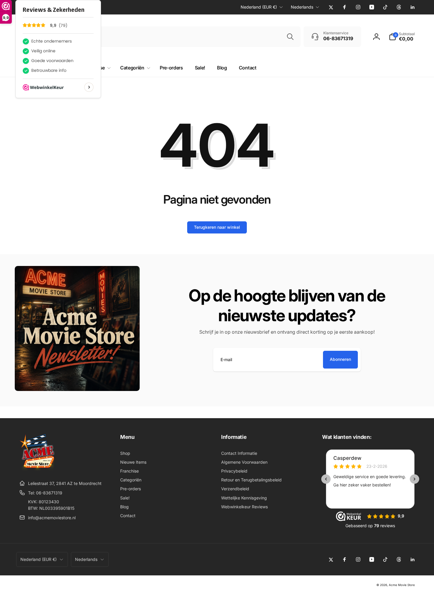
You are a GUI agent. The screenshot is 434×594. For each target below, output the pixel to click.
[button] (402, 36)
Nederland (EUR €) (259, 6)
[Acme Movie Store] (37, 469)
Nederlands (302, 6)
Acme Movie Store (402, 585)
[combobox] (183, 36)
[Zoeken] (290, 37)
